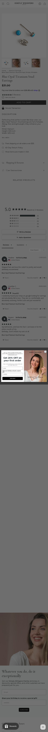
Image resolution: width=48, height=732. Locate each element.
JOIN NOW (12, 378)
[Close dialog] (45, 352)
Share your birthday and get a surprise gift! (11, 371)
